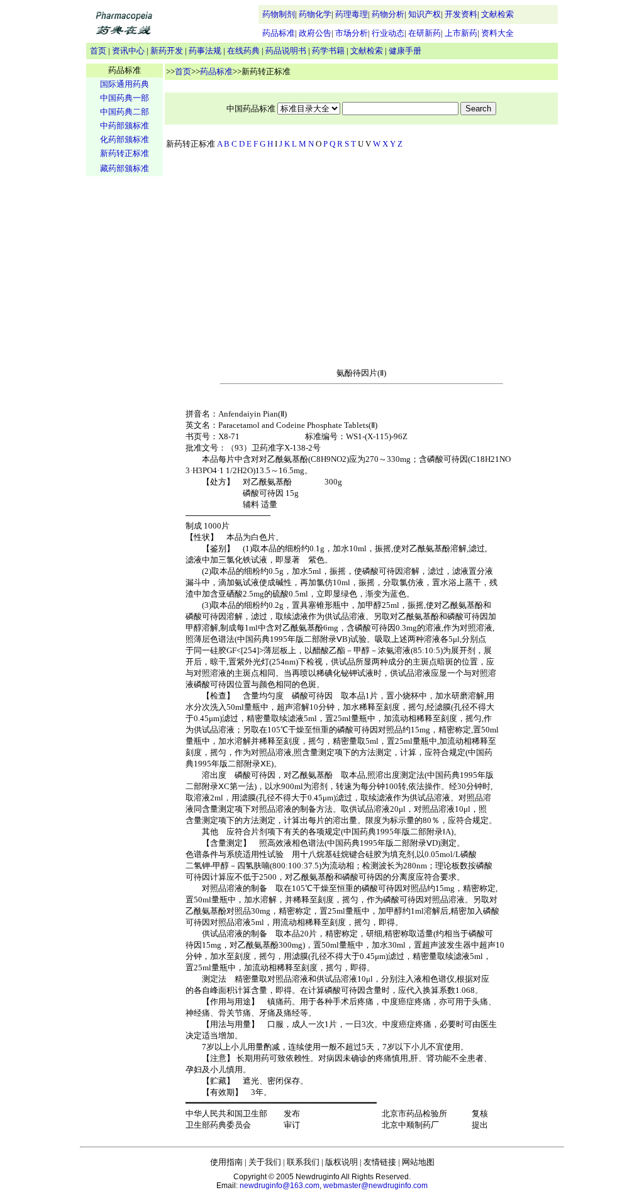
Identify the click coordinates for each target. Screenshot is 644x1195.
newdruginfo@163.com (279, 1185)
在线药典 (243, 50)
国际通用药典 (124, 84)
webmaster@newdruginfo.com (375, 1185)
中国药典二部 (124, 111)
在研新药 (424, 33)
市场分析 (351, 33)
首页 (98, 50)
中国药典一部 (124, 98)
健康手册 (405, 50)
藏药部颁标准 (124, 168)
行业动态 (388, 33)
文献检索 (497, 14)
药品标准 (278, 33)
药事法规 (205, 50)
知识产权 (424, 14)
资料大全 (497, 33)
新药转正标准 (124, 153)
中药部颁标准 (124, 125)
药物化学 (315, 14)
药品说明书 (285, 50)
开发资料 (461, 14)
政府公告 (315, 33)
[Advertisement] (124, 375)
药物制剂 (278, 14)
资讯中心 (128, 50)
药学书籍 (328, 50)
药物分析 (388, 14)
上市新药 (461, 33)
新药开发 (166, 50)
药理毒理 (351, 14)
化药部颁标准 (124, 139)
